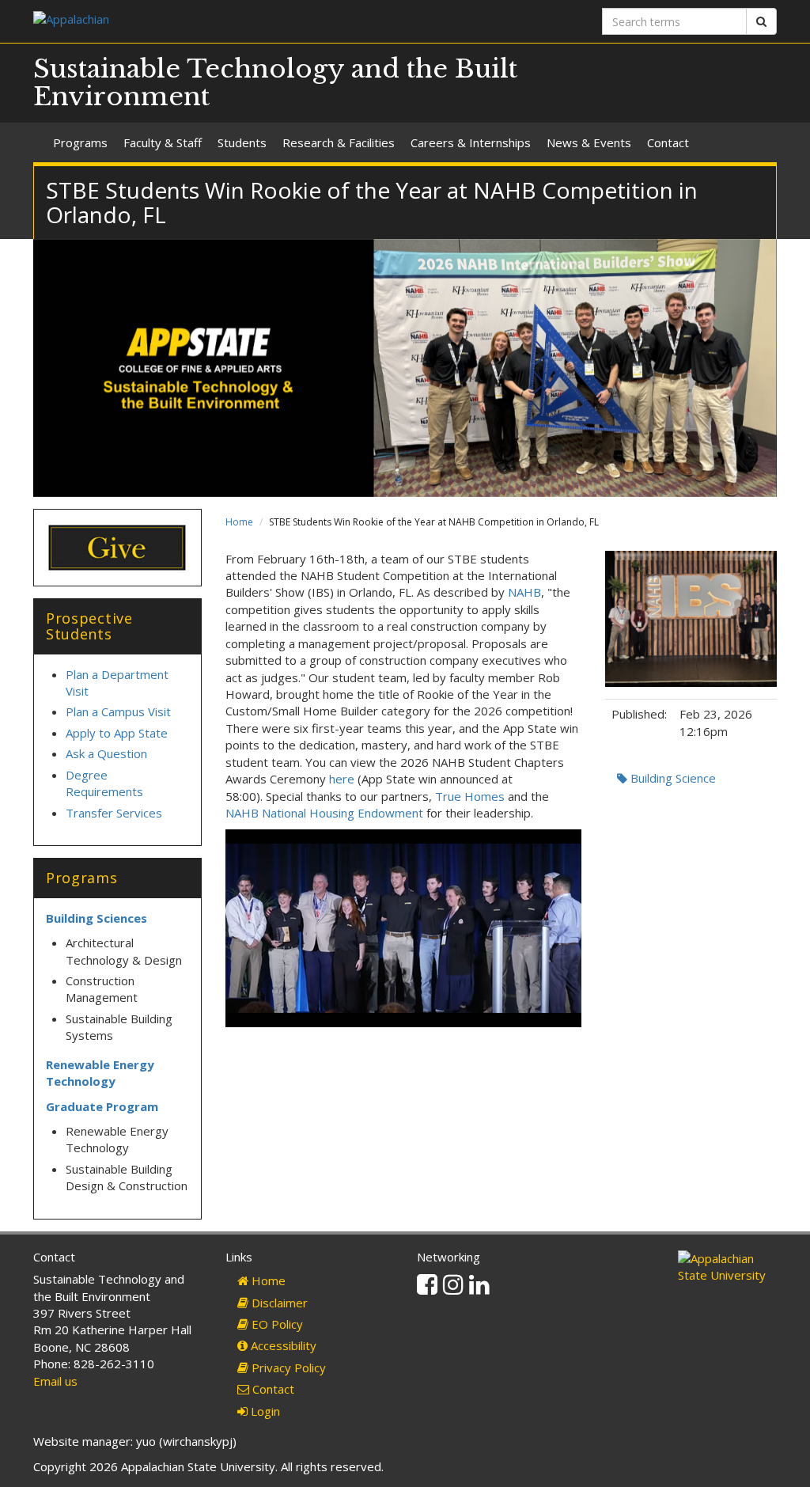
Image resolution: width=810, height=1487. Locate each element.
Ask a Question (106, 753)
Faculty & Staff (162, 142)
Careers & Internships (471, 142)
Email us (55, 1381)
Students (242, 142)
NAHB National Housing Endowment (324, 813)
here (341, 779)
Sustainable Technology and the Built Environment (275, 82)
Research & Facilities (338, 142)
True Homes (470, 796)
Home (239, 522)
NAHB (524, 592)
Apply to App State (117, 733)
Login (264, 1411)
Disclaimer (278, 1303)
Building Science (671, 778)
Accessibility (282, 1345)
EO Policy (275, 1324)
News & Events (589, 142)
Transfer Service (111, 813)
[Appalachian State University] (213, 21)
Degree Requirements (104, 783)
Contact (668, 142)
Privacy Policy (287, 1367)
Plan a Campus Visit (120, 711)
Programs (80, 142)
